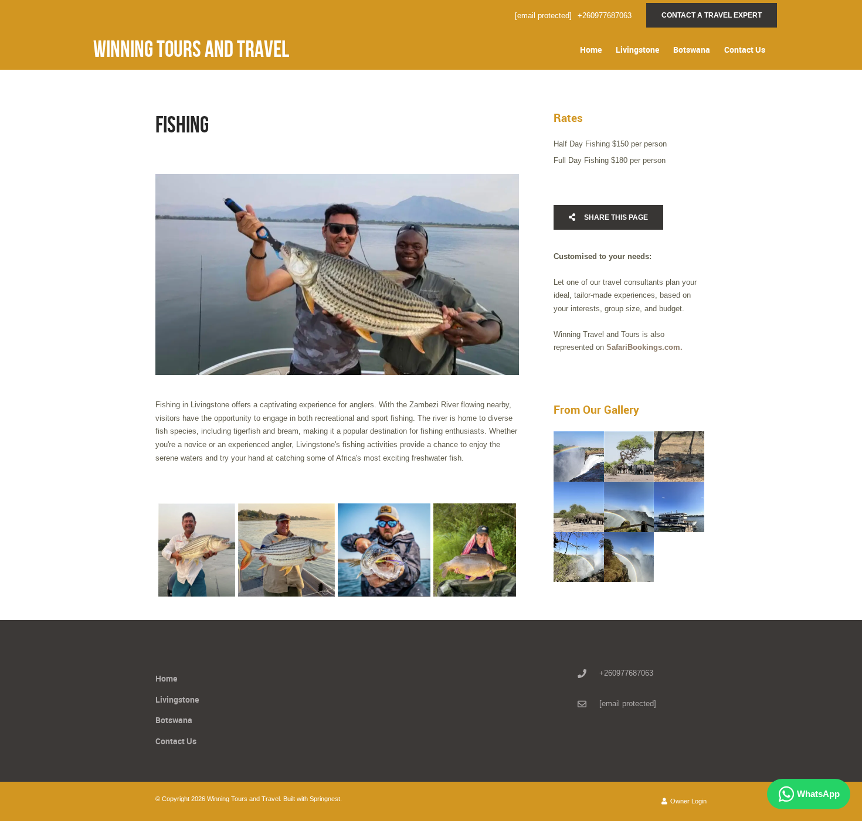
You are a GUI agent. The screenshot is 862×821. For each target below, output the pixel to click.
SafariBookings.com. (644, 347)
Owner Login (687, 801)
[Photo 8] (629, 557)
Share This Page (615, 217)
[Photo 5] (629, 507)
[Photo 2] (286, 550)
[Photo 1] (196, 550)
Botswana (691, 49)
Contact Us (744, 49)
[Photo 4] (474, 550)
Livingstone (637, 49)
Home (591, 49)
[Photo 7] (579, 557)
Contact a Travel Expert (711, 15)
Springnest (325, 798)
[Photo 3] (384, 550)
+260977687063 (605, 15)
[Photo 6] (679, 507)
